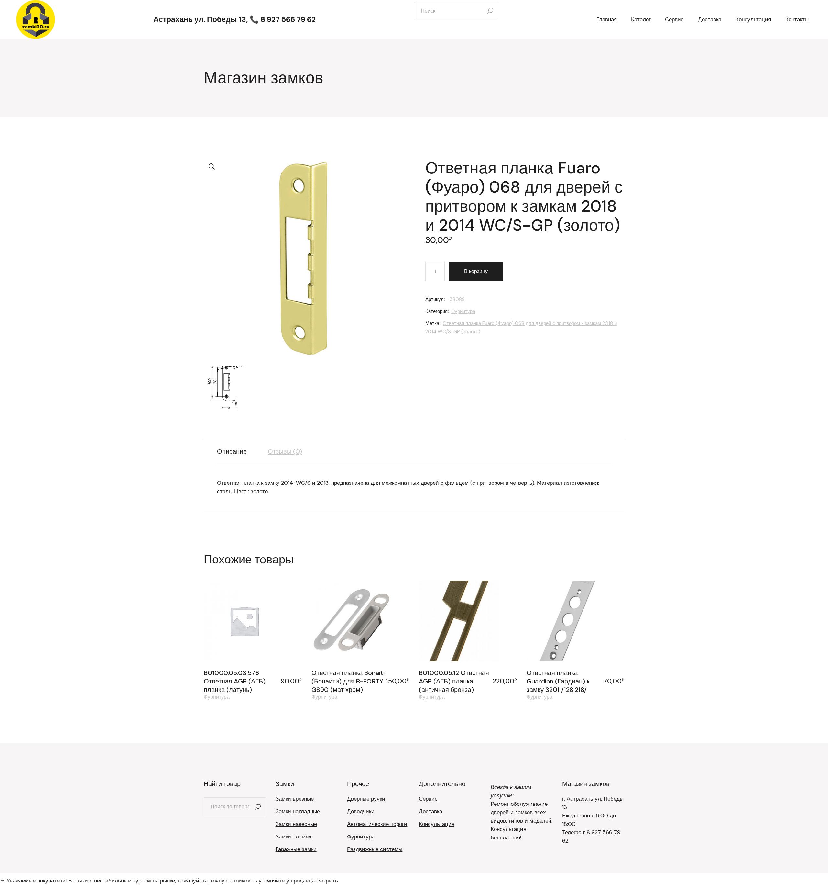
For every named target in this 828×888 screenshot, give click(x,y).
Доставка (430, 811)
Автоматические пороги (377, 823)
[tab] (236, 451)
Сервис (428, 798)
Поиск (258, 806)
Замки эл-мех (293, 836)
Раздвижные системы (374, 849)
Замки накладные (298, 811)
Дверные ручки (366, 798)
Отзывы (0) (285, 451)
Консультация (436, 823)
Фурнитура (463, 311)
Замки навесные (296, 823)
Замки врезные (295, 798)
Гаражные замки (296, 849)
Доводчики (361, 811)
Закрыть (327, 880)
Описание (232, 451)
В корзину (476, 271)
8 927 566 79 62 (288, 19)
